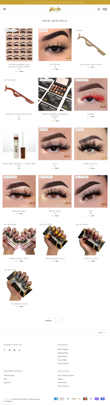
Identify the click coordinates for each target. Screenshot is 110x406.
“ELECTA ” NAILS (90, 258)
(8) (91, 213)
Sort (101, 332)
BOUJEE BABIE (19, 211)
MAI (90, 211)
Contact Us (7, 383)
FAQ (5, 379)
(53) (19, 166)
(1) (55, 67)
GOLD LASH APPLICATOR (91, 64)
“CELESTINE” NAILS (19, 304)
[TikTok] (19, 350)
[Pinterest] (14, 350)
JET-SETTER (55, 64)
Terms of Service (63, 363)
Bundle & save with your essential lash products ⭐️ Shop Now (55, 2)
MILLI (55, 163)
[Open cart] (106, 9)
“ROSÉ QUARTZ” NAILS (19, 258)
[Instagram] (9, 350)
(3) (55, 213)
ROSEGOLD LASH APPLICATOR (19, 114)
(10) (55, 118)
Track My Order (9, 375)
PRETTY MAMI (55, 211)
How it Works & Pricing (66, 375)
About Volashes (63, 349)
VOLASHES (22, 399)
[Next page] (61, 318)
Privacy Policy (62, 360)
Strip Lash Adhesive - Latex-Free (19, 163)
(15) (19, 69)
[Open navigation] (4, 9)
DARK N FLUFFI (91, 163)
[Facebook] (4, 350)
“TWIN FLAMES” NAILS (55, 258)
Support (60, 379)
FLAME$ (90, 114)
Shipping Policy (63, 353)
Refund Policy (62, 356)
